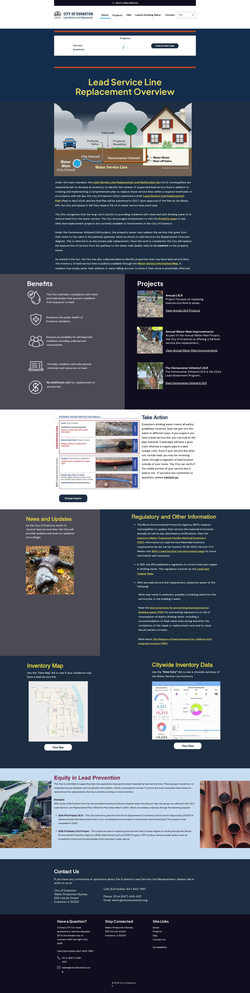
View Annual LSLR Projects (183, 310)
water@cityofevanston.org (130, 900)
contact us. (171, 477)
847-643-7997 (136, 889)
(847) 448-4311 (131, 896)
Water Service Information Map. (158, 264)
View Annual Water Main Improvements (192, 350)
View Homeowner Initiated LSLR (186, 383)
